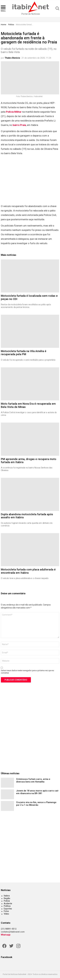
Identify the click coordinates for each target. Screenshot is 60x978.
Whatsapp (5, 935)
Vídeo (6, 914)
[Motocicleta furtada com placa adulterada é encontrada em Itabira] (30, 549)
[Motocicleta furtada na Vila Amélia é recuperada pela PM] (30, 331)
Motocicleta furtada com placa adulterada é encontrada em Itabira (28, 571)
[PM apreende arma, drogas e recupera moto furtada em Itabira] (30, 439)
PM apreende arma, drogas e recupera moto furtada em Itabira (28, 460)
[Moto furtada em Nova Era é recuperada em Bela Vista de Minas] (30, 384)
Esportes (8, 908)
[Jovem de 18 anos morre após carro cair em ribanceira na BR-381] (7, 794)
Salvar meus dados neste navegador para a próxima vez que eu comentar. (27, 671)
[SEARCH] (57, 8)
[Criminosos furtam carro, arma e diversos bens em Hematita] (7, 783)
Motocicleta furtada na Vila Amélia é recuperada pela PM (23, 352)
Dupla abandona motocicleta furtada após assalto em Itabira (27, 516)
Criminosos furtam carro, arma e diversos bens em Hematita (33, 780)
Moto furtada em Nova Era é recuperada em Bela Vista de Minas (28, 405)
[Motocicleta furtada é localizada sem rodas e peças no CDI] (30, 276)
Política (7, 906)
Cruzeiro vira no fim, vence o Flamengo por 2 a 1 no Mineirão (36, 803)
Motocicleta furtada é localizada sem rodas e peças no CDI (29, 297)
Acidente (8, 903)
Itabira (7, 896)
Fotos (6, 911)
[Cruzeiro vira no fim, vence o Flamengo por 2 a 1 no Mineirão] (7, 806)
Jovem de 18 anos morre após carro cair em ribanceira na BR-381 (37, 792)
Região (7, 898)
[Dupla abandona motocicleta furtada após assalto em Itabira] (30, 494)
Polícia (7, 901)
